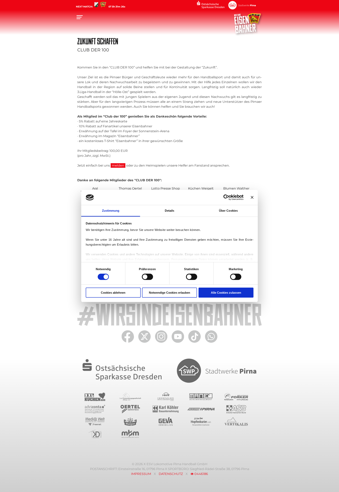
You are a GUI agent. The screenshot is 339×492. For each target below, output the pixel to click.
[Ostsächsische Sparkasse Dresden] (210, 5)
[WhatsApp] (211, 342)
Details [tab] (169, 210)
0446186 (201, 474)
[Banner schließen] (252, 197)
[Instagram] (161, 342)
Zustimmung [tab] (110, 210)
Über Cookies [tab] (228, 210)
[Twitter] (144, 342)
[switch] (147, 277)
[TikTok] (194, 342)
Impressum (141, 474)
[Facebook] (128, 342)
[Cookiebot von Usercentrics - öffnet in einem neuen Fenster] (226, 197)
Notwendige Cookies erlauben (169, 292)
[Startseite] (247, 23)
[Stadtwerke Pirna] (242, 5)
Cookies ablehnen (113, 292)
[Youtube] (178, 342)
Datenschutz (171, 474)
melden (118, 165)
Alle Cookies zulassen (226, 292)
